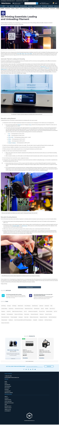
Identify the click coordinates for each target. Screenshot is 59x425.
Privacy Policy (8, 407)
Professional (8, 386)
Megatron (3, 311)
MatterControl (32, 8)
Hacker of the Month (5, 322)
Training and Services (37, 6)
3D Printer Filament (23, 6)
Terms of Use (8, 409)
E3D (51, 305)
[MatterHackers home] (6, 3)
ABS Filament (50, 6)
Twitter (26, 369)
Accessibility (8, 410)
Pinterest (33, 369)
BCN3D (46, 308)
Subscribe (49, 366)
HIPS (23, 53)
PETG (9, 139)
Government (8, 391)
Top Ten (55, 311)
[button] (18, 3)
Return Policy (8, 406)
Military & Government (38, 8)
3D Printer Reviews (46, 8)
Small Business (7, 8)
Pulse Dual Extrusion (5, 317)
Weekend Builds (49, 311)
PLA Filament (44, 6)
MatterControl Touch (28, 308)
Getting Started (52, 8)
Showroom (7, 384)
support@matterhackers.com (12, 377)
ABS (20, 53)
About (6, 396)
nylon (25, 53)
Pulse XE (47, 67)
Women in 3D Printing (19, 314)
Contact (7, 398)
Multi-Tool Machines (52, 317)
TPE (12, 137)
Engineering (11, 308)
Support (7, 389)
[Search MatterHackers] (37, 3)
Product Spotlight (14, 317)
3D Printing (3, 305)
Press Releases (27, 305)
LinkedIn (31, 369)
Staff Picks (12, 6)
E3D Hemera (24, 225)
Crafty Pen (9, 311)
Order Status (8, 399)
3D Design (14, 305)
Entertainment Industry (19, 308)
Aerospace (21, 317)
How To (21, 8)
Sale (8, 6)
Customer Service (19, 0)
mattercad (41, 305)
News (6, 383)
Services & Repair (9, 392)
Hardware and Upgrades (32, 311)
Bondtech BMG (16, 225)
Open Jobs (26, 317)
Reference (17, 8)
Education (3, 314)
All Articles (2, 8)
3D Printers (17, 6)
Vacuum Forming (48, 314)
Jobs (6, 404)
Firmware (9, 305)
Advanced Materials (34, 314)
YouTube (35, 369)
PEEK (31, 53)
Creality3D (12, 8)
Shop (6, 381)
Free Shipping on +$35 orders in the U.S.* (8, 0)
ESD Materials (36, 308)
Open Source (52, 308)
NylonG (14, 142)
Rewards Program (9, 402)
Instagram (28, 369)
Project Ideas (26, 314)
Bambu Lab (30, 6)
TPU (28, 53)
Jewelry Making (4, 308)
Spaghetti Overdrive (43, 317)
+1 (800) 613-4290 (25, 0)
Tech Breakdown (10, 314)
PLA (18, 53)
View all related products (29, 361)
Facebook (24, 369)
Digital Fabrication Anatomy (17, 311)
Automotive (47, 305)
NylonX (19, 124)
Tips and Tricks (26, 8)
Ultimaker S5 (43, 66)
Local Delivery (8, 401)
